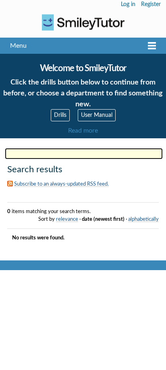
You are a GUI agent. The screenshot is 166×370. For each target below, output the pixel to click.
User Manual (96, 115)
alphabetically (143, 219)
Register (151, 4)
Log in (128, 4)
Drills (60, 115)
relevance (67, 219)
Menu (18, 45)
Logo (83, 22)
